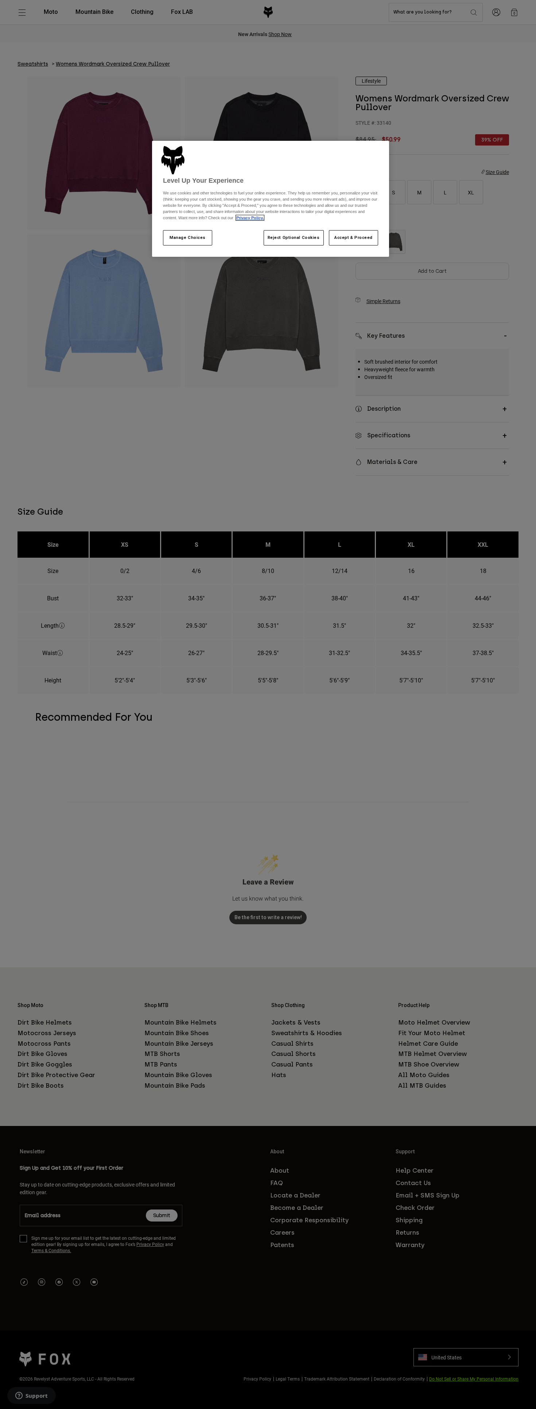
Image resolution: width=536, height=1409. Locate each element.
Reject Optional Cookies (294, 237)
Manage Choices (188, 237)
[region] (270, 199)
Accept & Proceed (353, 237)
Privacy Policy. (250, 218)
